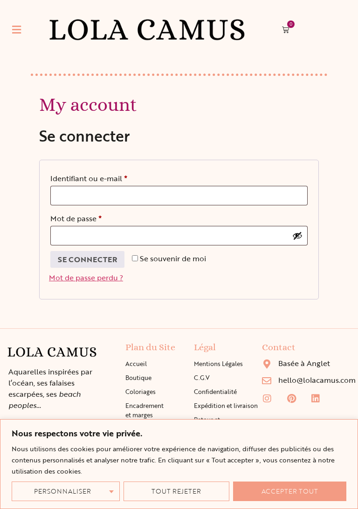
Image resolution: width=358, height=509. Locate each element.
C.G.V (202, 377)
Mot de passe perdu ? (86, 277)
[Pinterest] (291, 398)
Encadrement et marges (144, 410)
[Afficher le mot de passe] (297, 236)
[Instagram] (267, 398)
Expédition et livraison (226, 405)
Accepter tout (290, 491)
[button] (16, 29)
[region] (179, 464)
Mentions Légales (218, 363)
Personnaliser (62, 491)
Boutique (138, 377)
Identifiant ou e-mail (108, 177)
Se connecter (87, 259)
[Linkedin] (315, 398)
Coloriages (140, 391)
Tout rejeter (176, 491)
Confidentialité (215, 391)
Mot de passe (95, 217)
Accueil (136, 363)
